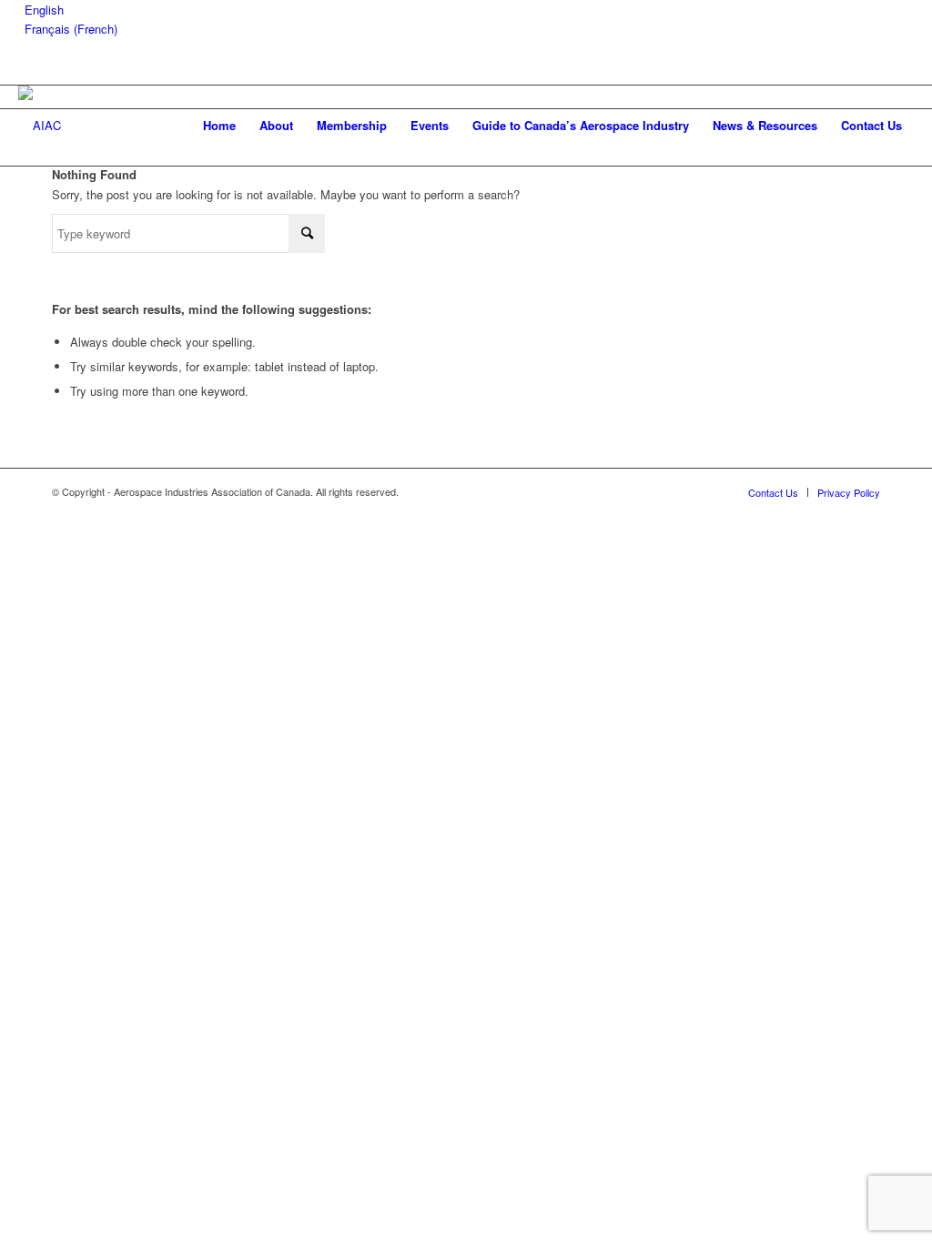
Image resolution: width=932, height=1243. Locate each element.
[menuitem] (219, 126)
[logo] (39, 126)
